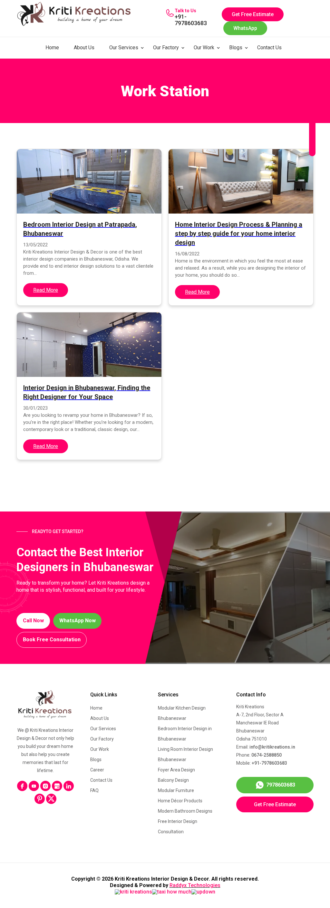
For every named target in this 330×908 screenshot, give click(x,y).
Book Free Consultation (52, 639)
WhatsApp (245, 28)
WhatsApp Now (77, 620)
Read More (45, 290)
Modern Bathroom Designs (185, 811)
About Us (84, 47)
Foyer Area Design (176, 769)
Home (52, 47)
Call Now (33, 620)
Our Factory (166, 47)
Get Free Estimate (253, 14)
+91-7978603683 (191, 19)
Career (97, 769)
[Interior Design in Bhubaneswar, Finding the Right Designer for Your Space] (89, 344)
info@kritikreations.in (272, 747)
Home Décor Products (180, 800)
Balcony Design (173, 780)
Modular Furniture (176, 790)
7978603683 (280, 785)
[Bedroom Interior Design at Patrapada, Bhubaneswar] (89, 181)
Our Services (123, 47)
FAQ (94, 790)
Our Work (204, 47)
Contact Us (269, 47)
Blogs (235, 47)
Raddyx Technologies (195, 885)
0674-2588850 (266, 755)
